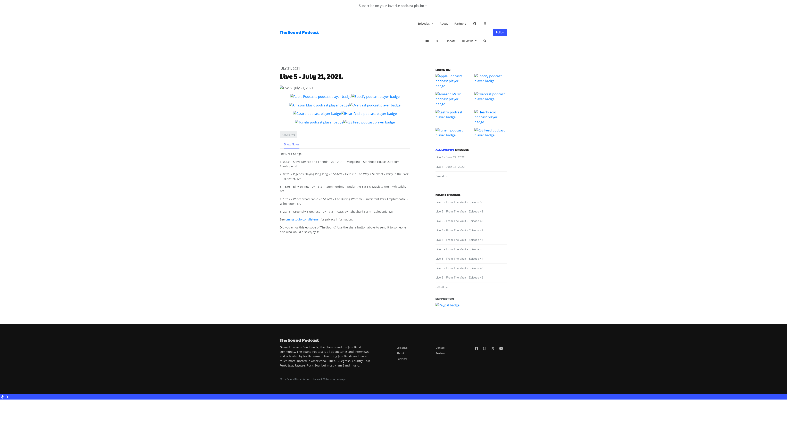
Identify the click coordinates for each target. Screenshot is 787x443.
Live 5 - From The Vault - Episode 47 (459, 230)
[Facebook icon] (476, 348)
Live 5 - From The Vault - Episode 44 (459, 258)
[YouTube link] (427, 40)
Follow (500, 32)
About (444, 23)
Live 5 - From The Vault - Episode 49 (459, 211)
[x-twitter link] (437, 40)
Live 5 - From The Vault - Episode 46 (459, 239)
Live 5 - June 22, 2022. (450, 157)
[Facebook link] (475, 23)
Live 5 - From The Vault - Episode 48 (459, 221)
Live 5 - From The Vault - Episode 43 (459, 268)
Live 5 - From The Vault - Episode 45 (459, 249)
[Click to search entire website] (485, 40)
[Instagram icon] (485, 348)
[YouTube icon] (501, 348)
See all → (442, 176)
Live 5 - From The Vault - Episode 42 (459, 277)
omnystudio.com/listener (302, 219)
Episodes (424, 23)
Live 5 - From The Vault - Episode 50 (459, 202)
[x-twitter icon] (493, 348)
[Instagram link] (485, 23)
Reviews (468, 41)
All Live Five (445, 149)
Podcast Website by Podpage (329, 379)
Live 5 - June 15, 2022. (450, 166)
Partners (460, 23)
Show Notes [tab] (291, 144)
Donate (451, 41)
